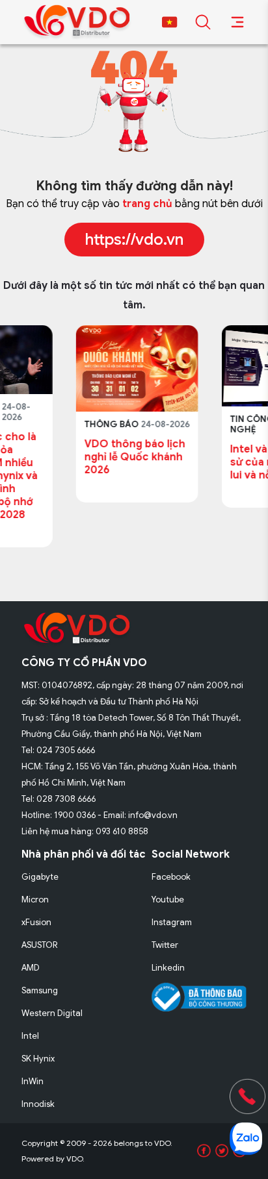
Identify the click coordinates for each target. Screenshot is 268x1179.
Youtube (168, 899)
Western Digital (52, 1013)
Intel (30, 1035)
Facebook (171, 876)
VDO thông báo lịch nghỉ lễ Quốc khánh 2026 (83, 457)
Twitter (165, 944)
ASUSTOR (39, 944)
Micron (35, 899)
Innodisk (38, 1104)
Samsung (39, 990)
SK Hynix (38, 1058)
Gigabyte (40, 876)
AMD (30, 967)
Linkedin (168, 967)
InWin (32, 1081)
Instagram (172, 922)
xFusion (36, 922)
